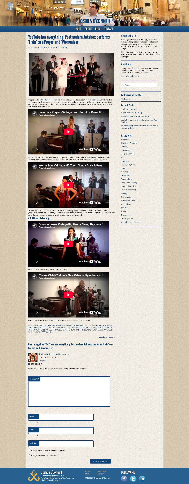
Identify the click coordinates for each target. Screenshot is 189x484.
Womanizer (98, 330)
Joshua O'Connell (94, 21)
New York (125, 172)
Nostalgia (125, 175)
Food (123, 157)
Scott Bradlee (55, 330)
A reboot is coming (128, 109)
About (88, 29)
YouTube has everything (73, 325)
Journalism (125, 161)
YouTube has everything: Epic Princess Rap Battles (139, 121)
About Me (102, 471)
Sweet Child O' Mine (72, 330)
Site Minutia (126, 197)
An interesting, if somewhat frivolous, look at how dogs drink (139, 126)
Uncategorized (127, 218)
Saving (124, 193)
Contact (108, 29)
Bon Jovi (108, 325)
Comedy (124, 146)
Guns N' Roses (77, 327)
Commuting (125, 150)
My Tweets (125, 99)
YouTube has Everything (98, 100)
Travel (123, 211)
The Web (125, 207)
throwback (86, 330)
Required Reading (128, 186)
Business (125, 139)
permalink (46, 332)
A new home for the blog (131, 112)
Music (40, 325)
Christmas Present (129, 143)
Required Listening (52, 325)
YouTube (108, 330)
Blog (97, 29)
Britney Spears (35, 327)
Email (33, 430)
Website (32, 443)
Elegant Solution (128, 154)
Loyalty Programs (128, 164)
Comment (34, 379)
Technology (126, 204)
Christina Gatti (50, 327)
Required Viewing (128, 190)
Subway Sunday (128, 200)
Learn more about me (130, 76)
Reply (43, 361)
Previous (102, 337)
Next (112, 337)
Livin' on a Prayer (93, 327)
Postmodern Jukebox (47, 100)
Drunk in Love (63, 327)
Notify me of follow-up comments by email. (48, 450)
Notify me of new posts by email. (44, 455)
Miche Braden (108, 327)
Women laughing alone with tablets (136, 116)
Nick (41, 354)
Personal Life (126, 179)
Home (78, 29)
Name (33, 417)
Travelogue (126, 215)
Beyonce (100, 325)
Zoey (146, 72)
